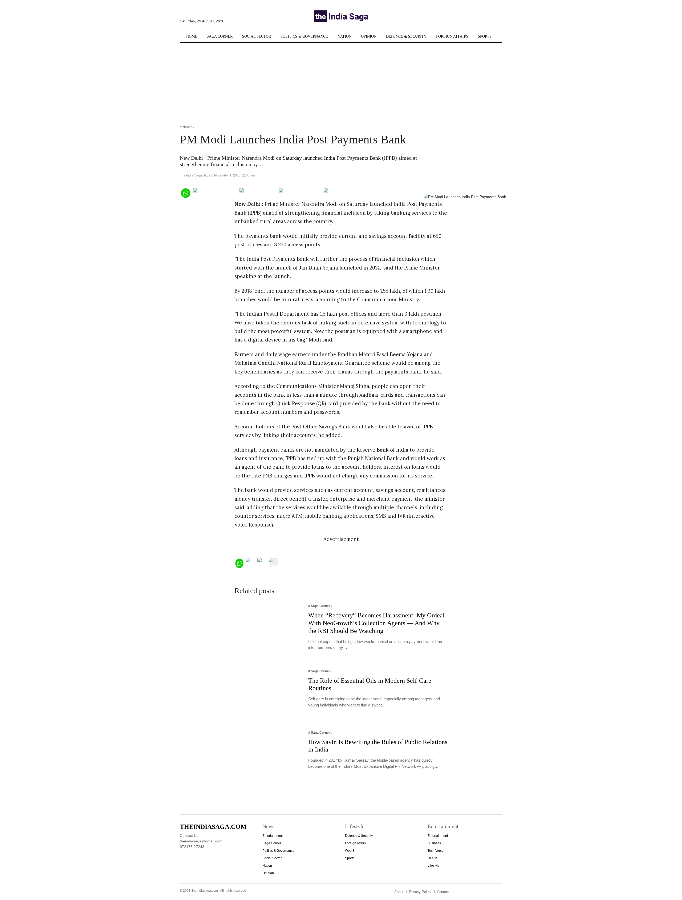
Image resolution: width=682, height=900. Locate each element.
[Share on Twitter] (258, 192)
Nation (344, 36)
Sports (485, 36)
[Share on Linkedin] (344, 192)
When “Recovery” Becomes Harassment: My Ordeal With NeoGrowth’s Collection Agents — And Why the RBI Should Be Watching (376, 623)
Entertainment (272, 836)
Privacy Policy (420, 892)
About (398, 892)
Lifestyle (434, 865)
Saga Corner (220, 36)
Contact (443, 892)
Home (191, 36)
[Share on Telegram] (300, 192)
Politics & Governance (304, 36)
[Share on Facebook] (215, 192)
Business (434, 843)
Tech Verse (436, 851)
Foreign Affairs (452, 36)
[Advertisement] (341, 80)
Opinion (368, 36)
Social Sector (256, 36)
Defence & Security (406, 36)
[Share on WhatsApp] (185, 192)
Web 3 (349, 851)
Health (432, 858)
